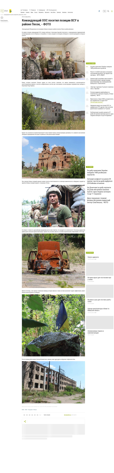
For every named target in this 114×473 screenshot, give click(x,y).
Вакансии (22, 12)
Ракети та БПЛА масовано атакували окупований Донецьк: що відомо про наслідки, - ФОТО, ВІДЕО (101, 73)
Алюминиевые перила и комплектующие (96, 332)
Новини (33, 10)
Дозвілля (27, 12)
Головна (25, 10)
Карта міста (47, 12)
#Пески (35, 409)
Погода (35, 12)
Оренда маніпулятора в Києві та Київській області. (98, 309)
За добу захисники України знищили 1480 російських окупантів (97, 172)
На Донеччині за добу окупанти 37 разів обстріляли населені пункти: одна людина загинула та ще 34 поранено (101, 113)
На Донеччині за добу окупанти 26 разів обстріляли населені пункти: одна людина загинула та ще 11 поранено (99, 190)
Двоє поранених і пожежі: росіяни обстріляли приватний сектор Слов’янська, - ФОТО (98, 200)
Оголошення (52, 10)
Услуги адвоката (93, 257)
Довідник (42, 10)
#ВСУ (26, 409)
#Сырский (30, 409)
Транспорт (59, 12)
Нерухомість (41, 12)
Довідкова (64, 12)
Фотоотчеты (70, 12)
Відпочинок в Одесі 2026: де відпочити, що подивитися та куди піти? (101, 99)
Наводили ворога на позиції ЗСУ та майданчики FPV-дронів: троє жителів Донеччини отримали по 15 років (101, 107)
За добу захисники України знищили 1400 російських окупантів (101, 67)
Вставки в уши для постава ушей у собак (99, 301)
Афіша (32, 12)
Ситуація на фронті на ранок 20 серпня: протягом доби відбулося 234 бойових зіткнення (99, 181)
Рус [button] (104, 11)
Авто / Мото (53, 12)
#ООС (23, 409)
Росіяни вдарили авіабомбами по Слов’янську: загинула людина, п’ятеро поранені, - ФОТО (101, 93)
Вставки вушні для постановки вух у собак (99, 278)
